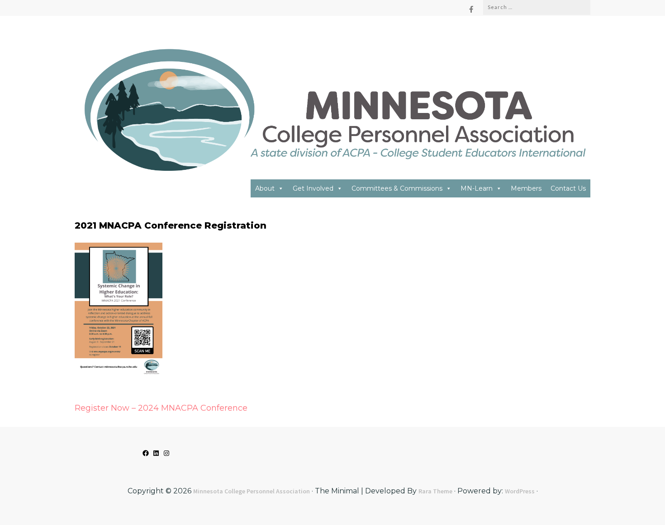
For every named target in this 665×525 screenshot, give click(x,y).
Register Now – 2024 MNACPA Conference (161, 408)
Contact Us (568, 188)
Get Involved (313, 188)
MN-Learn (477, 188)
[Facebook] (471, 9)
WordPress (520, 491)
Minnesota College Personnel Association (251, 491)
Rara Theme (435, 491)
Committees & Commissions (397, 188)
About (265, 188)
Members (526, 188)
